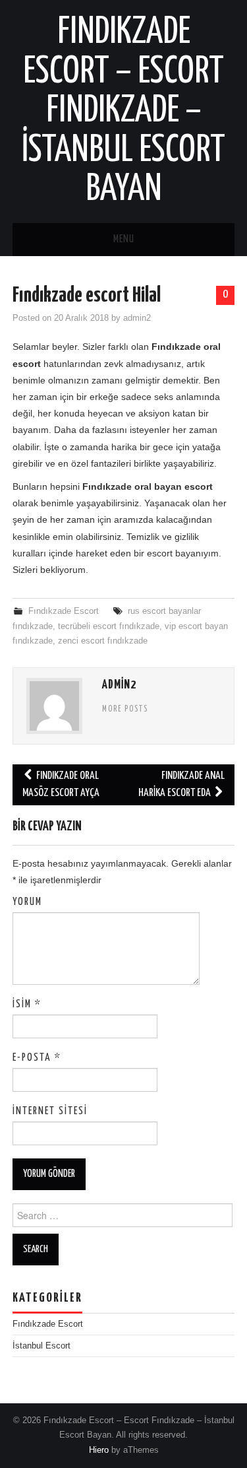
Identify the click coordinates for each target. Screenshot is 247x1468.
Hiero (99, 1450)
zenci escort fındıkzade (103, 641)
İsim (27, 1004)
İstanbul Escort (41, 1346)
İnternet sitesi (50, 1111)
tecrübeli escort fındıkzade (108, 626)
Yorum (27, 902)
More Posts (125, 710)
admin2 (137, 318)
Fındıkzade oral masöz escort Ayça (60, 784)
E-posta (37, 1058)
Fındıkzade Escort (63, 611)
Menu (123, 239)
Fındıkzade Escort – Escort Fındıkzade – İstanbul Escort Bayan (123, 111)
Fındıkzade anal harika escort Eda (181, 784)
